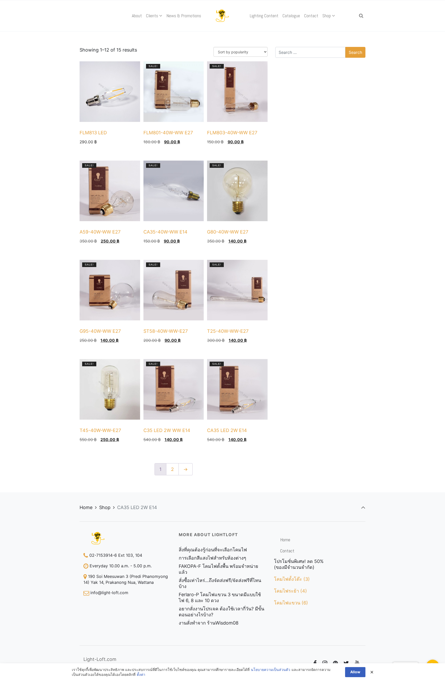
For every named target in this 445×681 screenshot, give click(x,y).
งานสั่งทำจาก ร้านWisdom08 (208, 623)
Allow (355, 672)
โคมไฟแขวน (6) (291, 602)
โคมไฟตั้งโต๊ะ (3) (292, 579)
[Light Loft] (222, 15)
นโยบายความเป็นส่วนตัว (270, 669)
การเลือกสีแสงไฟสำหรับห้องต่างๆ (212, 558)
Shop (104, 507)
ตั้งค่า (141, 674)
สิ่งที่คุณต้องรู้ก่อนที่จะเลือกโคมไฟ (213, 549)
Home (86, 507)
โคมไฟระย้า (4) (290, 591)
